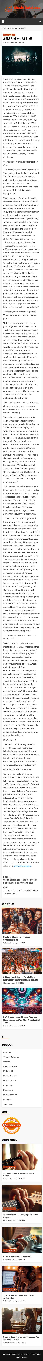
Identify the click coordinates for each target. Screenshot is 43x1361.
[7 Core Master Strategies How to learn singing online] (22, 1279)
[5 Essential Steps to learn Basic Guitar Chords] (22, 1157)
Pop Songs (7, 1099)
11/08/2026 (21, 1220)
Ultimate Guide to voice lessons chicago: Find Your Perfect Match (21, 1338)
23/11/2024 (21, 943)
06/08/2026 (21, 1301)
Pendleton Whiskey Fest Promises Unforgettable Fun (17, 938)
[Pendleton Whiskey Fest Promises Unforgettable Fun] (22, 921)
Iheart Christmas (10, 1066)
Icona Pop (7, 1062)
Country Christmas (11, 1057)
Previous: (20, 879)
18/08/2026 (21, 1179)
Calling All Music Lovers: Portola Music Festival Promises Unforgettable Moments (20, 978)
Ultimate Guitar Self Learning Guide (17, 1256)
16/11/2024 (21, 983)
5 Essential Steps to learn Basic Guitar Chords (18, 1174)
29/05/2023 (22, 42)
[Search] (40, 21)
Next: (20, 890)
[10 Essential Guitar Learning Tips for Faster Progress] (22, 1198)
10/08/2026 (21, 1259)
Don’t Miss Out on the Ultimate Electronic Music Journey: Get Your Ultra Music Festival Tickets (21, 1020)
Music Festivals (9, 35)
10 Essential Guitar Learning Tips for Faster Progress (20, 1215)
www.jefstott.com (22, 866)
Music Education (10, 1076)
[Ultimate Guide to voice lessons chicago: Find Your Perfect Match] (22, 1321)
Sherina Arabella (10, 42)
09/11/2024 (21, 1026)
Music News (8, 1090)
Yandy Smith (8, 1104)
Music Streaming (10, 1095)
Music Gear (8, 1085)
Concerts (7, 1052)
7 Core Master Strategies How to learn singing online (18, 1296)
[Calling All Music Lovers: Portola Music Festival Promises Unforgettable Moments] (22, 961)
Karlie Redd (8, 1071)
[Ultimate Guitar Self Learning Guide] (22, 1240)
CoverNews (35, 1354)
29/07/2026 (21, 1342)
